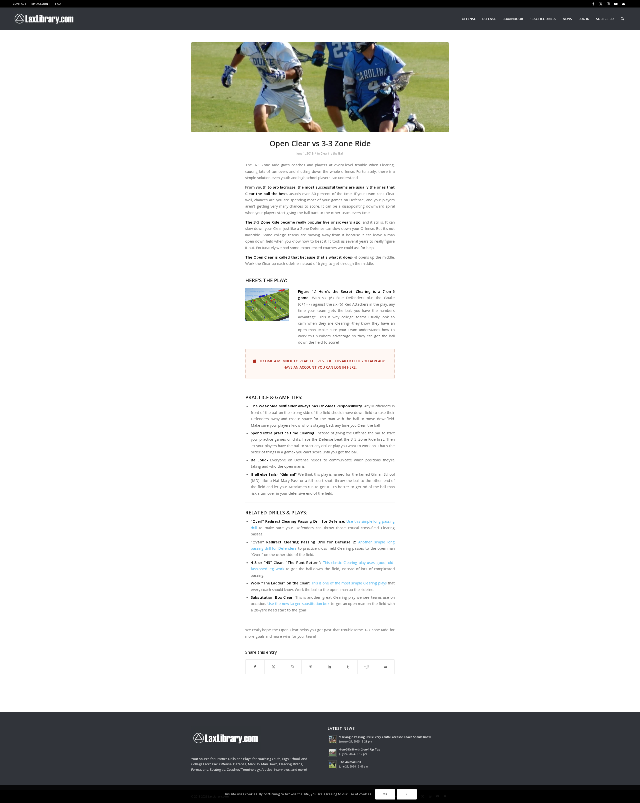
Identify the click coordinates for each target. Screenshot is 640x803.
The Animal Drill (350, 762)
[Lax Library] (44, 19)
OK (385, 794)
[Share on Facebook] (255, 667)
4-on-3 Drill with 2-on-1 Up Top (359, 749)
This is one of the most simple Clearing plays (349, 582)
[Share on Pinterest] (311, 667)
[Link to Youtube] (616, 4)
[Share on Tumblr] (348, 667)
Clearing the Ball (332, 153)
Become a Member (275, 361)
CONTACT (19, 4)
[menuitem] (21, 4)
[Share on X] (273, 667)
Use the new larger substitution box (298, 603)
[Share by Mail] (385, 667)
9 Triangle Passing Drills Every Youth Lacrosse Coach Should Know (385, 737)
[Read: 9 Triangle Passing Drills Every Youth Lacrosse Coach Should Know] (332, 739)
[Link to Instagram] (608, 4)
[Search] (622, 19)
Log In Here (345, 367)
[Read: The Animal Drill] (332, 764)
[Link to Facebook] (593, 4)
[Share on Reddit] (367, 667)
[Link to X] (600, 4)
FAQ (58, 4)
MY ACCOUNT (41, 4)
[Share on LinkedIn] (329, 667)
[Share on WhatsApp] (292, 667)
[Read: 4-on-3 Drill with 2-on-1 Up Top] (332, 752)
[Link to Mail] (623, 4)
